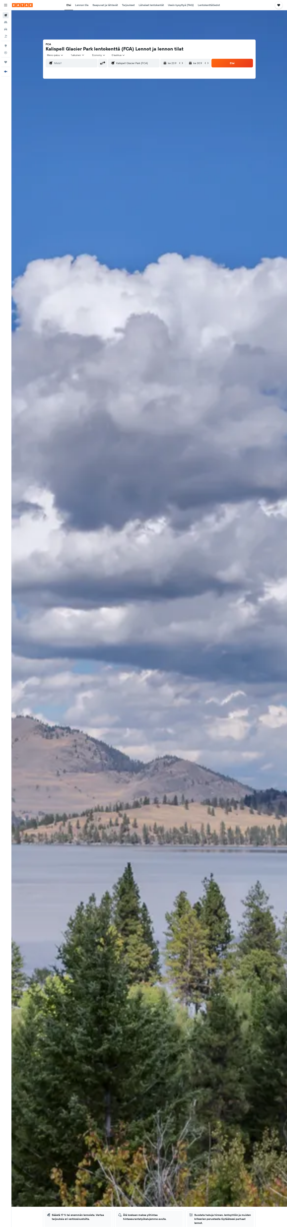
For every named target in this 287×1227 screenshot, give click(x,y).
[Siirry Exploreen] (5, 45)
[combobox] (55, 55)
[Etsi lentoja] (5, 15)
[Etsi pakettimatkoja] (5, 36)
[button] (5, 5)
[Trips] (5, 62)
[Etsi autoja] (5, 29)
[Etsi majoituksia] (5, 22)
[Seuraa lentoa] (5, 52)
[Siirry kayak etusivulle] (22, 5)
